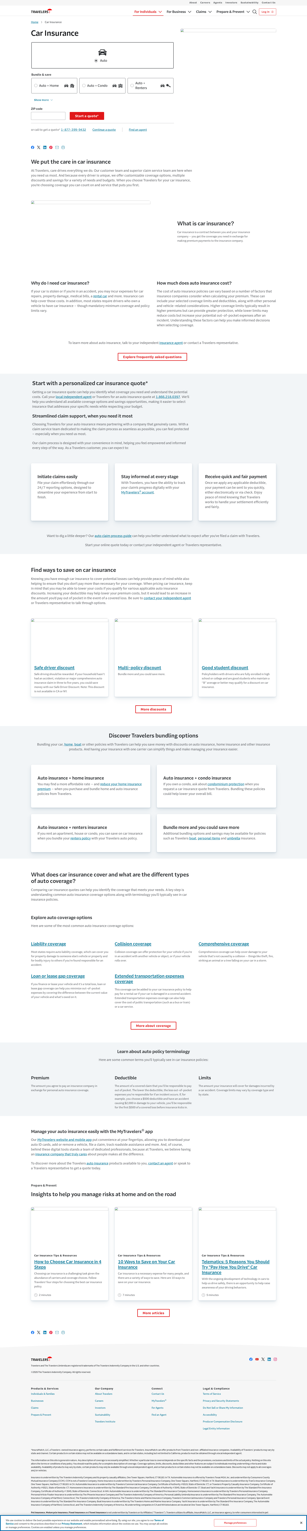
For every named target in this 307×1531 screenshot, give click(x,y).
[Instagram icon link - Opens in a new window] (275, 1359)
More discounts (153, 709)
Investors (231, 3)
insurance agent (171, 343)
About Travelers (103, 1394)
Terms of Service (212, 1394)
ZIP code (36, 108)
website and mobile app (64, 1139)
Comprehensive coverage (224, 944)
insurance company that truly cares (61, 1154)
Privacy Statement (72, 1524)
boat (77, 744)
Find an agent (138, 129)
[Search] (254, 12)
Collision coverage (133, 944)
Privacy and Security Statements (221, 1401)
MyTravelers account (137, 492)
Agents (217, 3)
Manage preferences (235, 1523)
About (193, 3)
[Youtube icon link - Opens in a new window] (257, 1359)
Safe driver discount (54, 668)
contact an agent (160, 1163)
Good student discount (225, 668)
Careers (205, 3)
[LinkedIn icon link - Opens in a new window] (269, 1359)
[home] (41, 11)
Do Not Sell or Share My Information (223, 1408)
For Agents (157, 1408)
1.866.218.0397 (168, 397)
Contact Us (269, 3)
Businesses (37, 1401)
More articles (153, 1313)
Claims (35, 1408)
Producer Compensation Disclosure (222, 1421)
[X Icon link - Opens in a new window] (263, 1359)
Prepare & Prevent (41, 1415)
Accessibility (210, 1415)
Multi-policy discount (139, 668)
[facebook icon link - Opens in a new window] (251, 1359)
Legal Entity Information (216, 1428)
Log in (266, 12)
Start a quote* (87, 116)
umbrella (233, 838)
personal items (209, 838)
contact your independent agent (167, 598)
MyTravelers (159, 1400)
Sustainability (250, 3)
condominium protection (226, 784)
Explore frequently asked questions (152, 357)
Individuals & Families (43, 1394)
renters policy (80, 838)
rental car (100, 296)
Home (34, 22)
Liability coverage (48, 944)
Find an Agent (159, 1415)
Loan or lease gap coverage (58, 976)
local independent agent (74, 397)
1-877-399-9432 (73, 129)
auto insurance (97, 1163)
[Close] (301, 1523)
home (68, 744)
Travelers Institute (105, 1421)
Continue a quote (104, 129)
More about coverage (153, 1025)
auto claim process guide (113, 536)
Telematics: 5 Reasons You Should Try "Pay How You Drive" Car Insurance (236, 1267)
